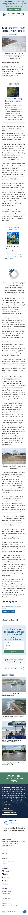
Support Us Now (10, 813)
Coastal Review (7, 1)
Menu (24, 19)
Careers (4, 863)
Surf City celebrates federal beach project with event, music (11, 740)
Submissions (5, 858)
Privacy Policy (5, 900)
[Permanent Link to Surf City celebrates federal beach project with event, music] (14, 730)
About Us (4, 853)
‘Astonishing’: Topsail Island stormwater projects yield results (13, 763)
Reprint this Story (8, 611)
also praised (17, 542)
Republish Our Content (8, 861)
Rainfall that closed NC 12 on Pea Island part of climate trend (13, 694)
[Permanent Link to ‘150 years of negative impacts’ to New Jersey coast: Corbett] (14, 706)
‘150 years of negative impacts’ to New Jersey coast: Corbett (13, 717)
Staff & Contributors (7, 856)
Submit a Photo (6, 893)
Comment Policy (6, 903)
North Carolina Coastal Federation (10, 843)
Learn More (8, 809)
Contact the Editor (6, 891)
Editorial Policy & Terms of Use (10, 905)
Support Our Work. (14, 9)
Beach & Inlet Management (14, 606)
